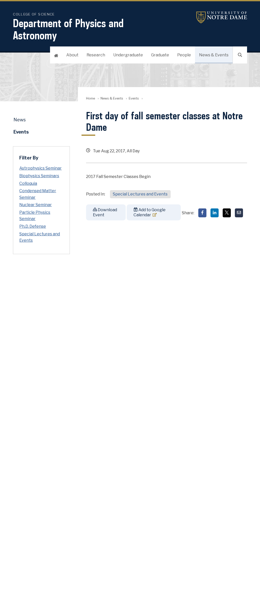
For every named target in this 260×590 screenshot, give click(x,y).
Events (134, 98)
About (72, 55)
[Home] (56, 54)
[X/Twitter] (227, 212)
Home (90, 98)
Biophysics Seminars (39, 175)
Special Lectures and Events (140, 194)
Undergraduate (128, 55)
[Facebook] (202, 212)
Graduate (160, 55)
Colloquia (28, 183)
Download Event (105, 212)
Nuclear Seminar (35, 204)
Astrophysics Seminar (40, 168)
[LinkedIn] (214, 212)
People (184, 55)
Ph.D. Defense (32, 226)
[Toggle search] (240, 54)
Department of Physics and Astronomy (68, 29)
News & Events (214, 55)
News (19, 119)
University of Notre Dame (221, 17)
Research (96, 55)
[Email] (239, 212)
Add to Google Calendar (150, 212)
